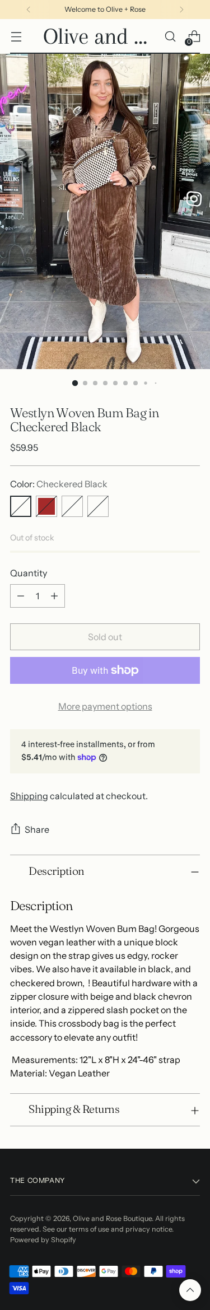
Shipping (29, 795)
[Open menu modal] (15, 36)
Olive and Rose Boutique (112, 1218)
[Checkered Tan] (98, 506)
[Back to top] (190, 1290)
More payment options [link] (105, 706)
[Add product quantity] (54, 596)
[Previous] (28, 9)
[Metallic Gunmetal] (72, 506)
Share (37, 829)
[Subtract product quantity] (21, 596)
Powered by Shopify (43, 1240)
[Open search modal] (169, 36)
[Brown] (46, 506)
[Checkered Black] (20, 506)
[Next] (181, 9)
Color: (59, 483)
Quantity (28, 573)
